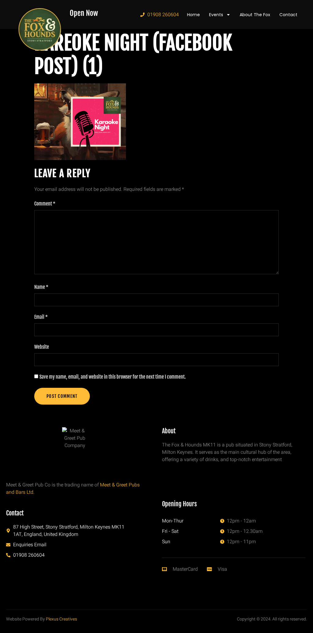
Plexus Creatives (61, 619)
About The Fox (255, 15)
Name (41, 287)
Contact (288, 15)
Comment (44, 204)
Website (41, 347)
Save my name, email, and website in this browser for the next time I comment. (112, 377)
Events (216, 15)
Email (41, 317)
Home (193, 15)
